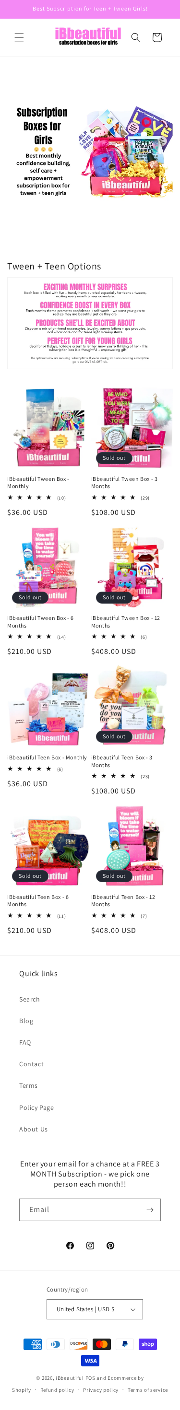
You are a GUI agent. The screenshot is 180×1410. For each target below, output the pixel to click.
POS (90, 1378)
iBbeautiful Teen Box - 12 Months (123, 900)
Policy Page (36, 1107)
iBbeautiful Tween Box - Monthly (38, 482)
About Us (33, 1129)
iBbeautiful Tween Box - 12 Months (126, 621)
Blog (26, 1020)
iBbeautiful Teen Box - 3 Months (122, 761)
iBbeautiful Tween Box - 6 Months (40, 621)
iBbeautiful (70, 1378)
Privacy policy (101, 1390)
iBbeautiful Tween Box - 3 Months (124, 482)
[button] (19, 37)
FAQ (25, 1042)
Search (29, 999)
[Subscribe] (149, 1210)
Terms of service (148, 1390)
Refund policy (57, 1390)
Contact (31, 1064)
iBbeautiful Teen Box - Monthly (47, 757)
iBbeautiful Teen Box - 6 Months (38, 900)
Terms (28, 1085)
